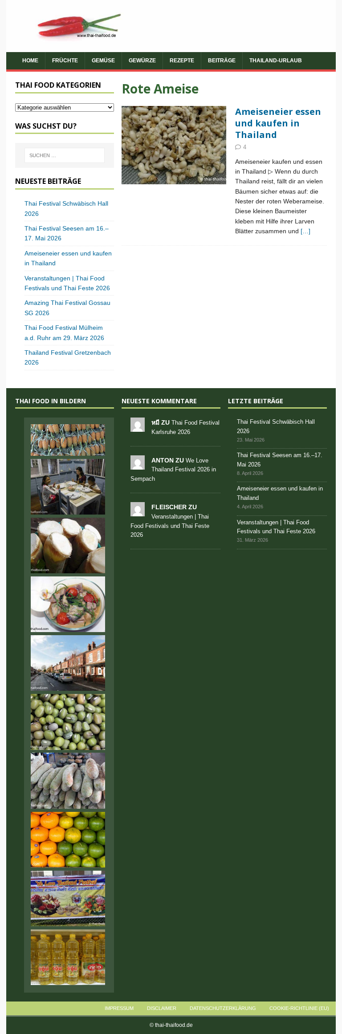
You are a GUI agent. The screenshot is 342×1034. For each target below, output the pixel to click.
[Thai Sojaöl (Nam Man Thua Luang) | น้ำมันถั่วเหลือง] (68, 957)
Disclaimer (161, 1008)
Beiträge (222, 60)
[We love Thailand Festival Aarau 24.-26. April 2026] (68, 898)
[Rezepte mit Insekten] (174, 145)
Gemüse (103, 60)
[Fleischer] (137, 511)
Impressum (119, 1008)
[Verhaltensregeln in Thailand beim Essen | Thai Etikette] (68, 487)
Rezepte (182, 60)
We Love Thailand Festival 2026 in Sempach (173, 470)
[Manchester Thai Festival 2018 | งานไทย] (68, 663)
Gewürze (142, 60)
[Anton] (137, 464)
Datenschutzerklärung (223, 1008)
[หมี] (137, 426)
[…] (305, 231)
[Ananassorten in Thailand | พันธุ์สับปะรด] (68, 440)
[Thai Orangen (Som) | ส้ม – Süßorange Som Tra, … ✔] (68, 840)
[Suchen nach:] (64, 155)
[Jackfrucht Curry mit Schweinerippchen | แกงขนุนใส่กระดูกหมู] (68, 604)
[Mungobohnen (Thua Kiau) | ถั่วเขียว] (68, 722)
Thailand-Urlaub (275, 60)
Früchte (65, 60)
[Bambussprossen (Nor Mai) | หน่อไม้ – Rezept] (68, 545)
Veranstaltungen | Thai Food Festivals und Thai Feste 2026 (169, 526)
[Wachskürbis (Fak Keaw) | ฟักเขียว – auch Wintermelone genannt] (68, 780)
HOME (30, 60)
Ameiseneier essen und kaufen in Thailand (278, 123)
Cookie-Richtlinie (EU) (299, 1008)
